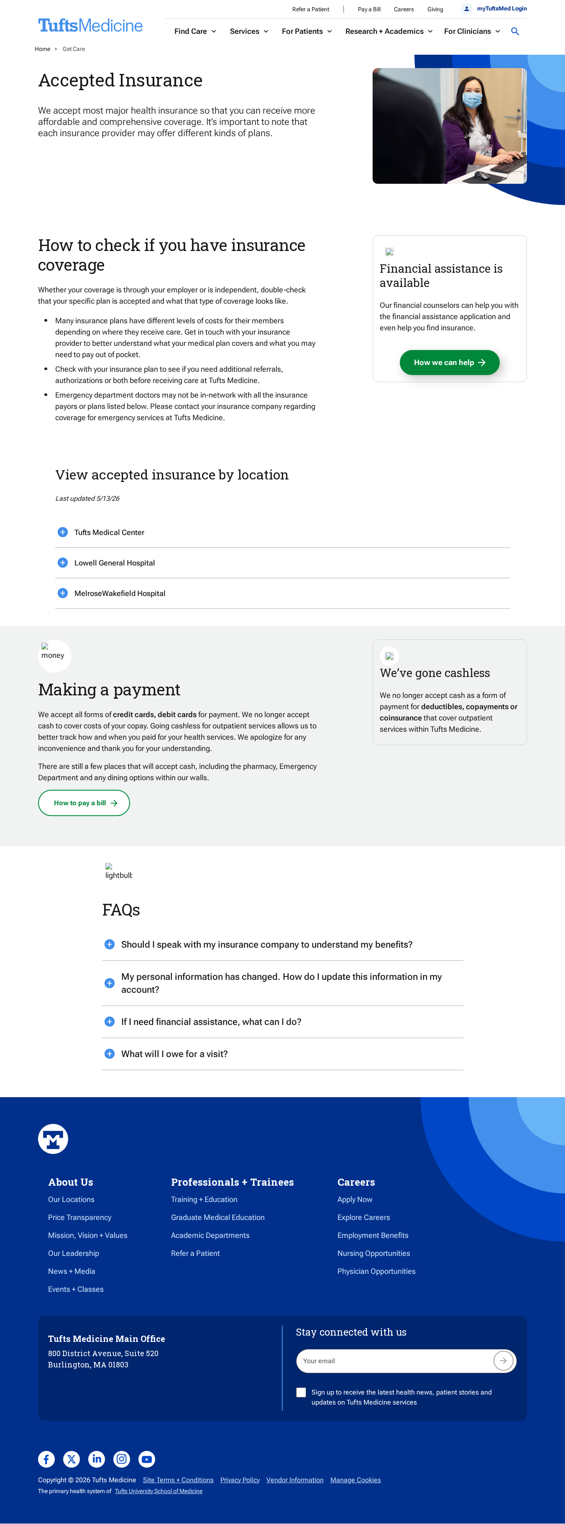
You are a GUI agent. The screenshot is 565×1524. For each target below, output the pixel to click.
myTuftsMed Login (502, 8)
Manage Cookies (355, 1480)
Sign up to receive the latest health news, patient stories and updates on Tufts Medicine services (402, 1397)
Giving (435, 9)
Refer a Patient (310, 9)
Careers (404, 9)
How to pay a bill (80, 803)
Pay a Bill (369, 9)
